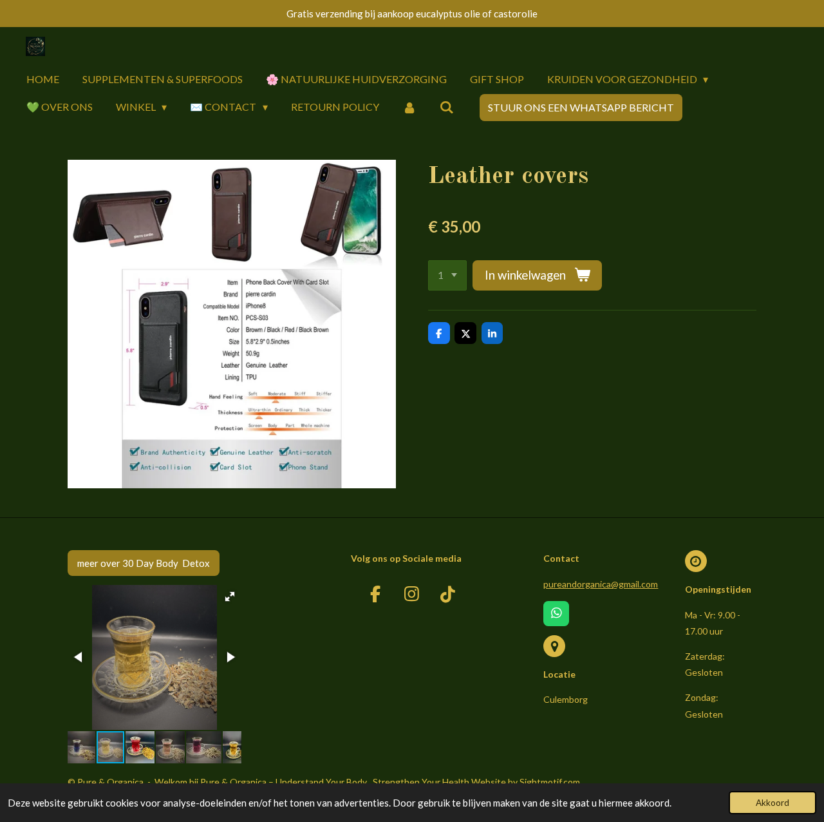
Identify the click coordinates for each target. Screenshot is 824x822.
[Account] (409, 106)
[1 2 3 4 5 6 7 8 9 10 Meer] (447, 275)
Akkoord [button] (772, 803)
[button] (230, 596)
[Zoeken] (446, 106)
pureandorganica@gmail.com (600, 583)
